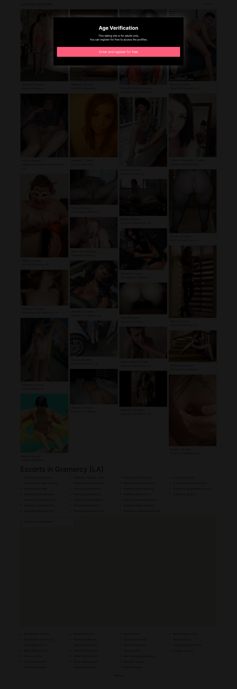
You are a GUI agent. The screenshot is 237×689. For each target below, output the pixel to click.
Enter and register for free (118, 52)
